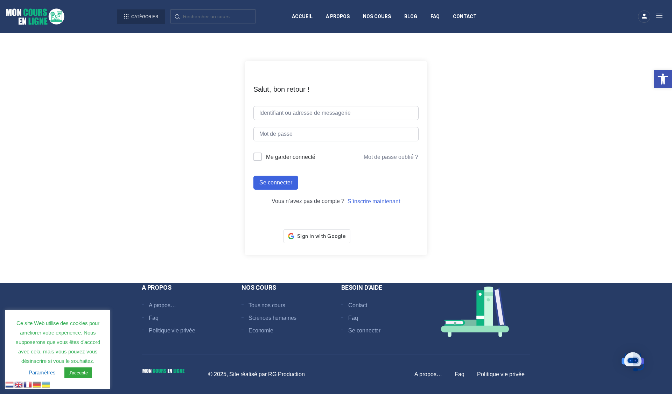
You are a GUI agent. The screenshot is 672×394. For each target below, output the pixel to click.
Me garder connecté (290, 157)
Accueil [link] (302, 16)
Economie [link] (260, 330)
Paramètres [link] (42, 372)
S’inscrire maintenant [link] (374, 201)
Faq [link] (435, 16)
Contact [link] (465, 16)
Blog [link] (410, 16)
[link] (663, 79)
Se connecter (275, 182)
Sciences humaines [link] (272, 318)
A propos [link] (338, 16)
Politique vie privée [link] (172, 330)
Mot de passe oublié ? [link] (391, 157)
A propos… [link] (162, 305)
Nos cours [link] (377, 16)
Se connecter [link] (364, 330)
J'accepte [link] (78, 372)
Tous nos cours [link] (266, 305)
